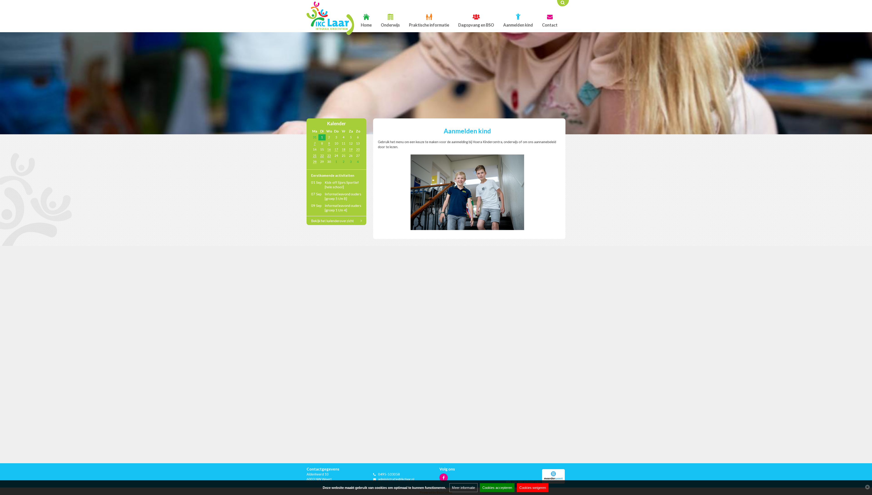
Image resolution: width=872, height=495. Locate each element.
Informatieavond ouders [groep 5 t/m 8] (343, 196)
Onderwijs (390, 24)
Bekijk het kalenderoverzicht (332, 221)
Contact (549, 24)
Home (366, 24)
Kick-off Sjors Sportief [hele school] (342, 184)
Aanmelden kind (518, 24)
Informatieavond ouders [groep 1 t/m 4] (343, 207)
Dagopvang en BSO (476, 24)
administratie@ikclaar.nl (396, 479)
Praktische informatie (429, 24)
